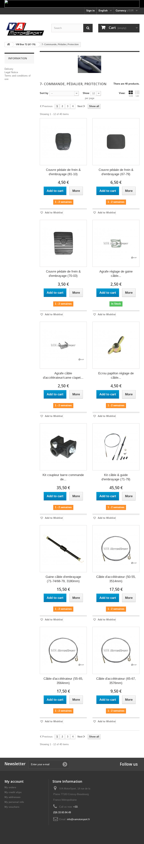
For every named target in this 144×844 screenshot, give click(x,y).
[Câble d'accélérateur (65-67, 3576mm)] (116, 650)
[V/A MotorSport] (25, 29)
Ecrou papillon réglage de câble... (116, 375)
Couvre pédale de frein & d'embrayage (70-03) (63, 274)
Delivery (8, 69)
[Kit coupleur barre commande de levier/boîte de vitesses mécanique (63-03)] (63, 447)
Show (86, 93)
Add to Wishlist (53, 212)
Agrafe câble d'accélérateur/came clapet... (63, 375)
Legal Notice (11, 72)
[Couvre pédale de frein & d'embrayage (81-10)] (63, 141)
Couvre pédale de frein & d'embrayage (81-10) (63, 172)
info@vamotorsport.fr (78, 819)
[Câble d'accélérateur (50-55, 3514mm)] (116, 548)
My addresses (12, 797)
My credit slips (13, 792)
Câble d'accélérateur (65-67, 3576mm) (116, 681)
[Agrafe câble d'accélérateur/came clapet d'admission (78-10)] (63, 345)
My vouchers (11, 807)
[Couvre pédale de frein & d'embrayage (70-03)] (63, 243)
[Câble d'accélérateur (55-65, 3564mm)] (63, 650)
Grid (131, 96)
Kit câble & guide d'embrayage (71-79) (115, 477)
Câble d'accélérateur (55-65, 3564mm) (63, 681)
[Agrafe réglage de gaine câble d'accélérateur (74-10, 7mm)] (116, 243)
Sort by (44, 93)
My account (14, 781)
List (137, 96)
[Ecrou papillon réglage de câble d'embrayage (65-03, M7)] (116, 345)
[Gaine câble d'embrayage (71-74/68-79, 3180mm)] (63, 548)
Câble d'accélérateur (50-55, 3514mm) (116, 579)
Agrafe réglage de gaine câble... (116, 274)
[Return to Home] (8, 44)
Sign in (90, 10)
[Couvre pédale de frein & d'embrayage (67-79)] (116, 141)
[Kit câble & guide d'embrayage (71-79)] (116, 447)
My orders (10, 787)
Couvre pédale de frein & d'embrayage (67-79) (116, 172)
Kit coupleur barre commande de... (63, 477)
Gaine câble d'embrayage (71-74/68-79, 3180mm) (63, 579)
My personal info (14, 802)
